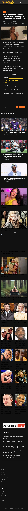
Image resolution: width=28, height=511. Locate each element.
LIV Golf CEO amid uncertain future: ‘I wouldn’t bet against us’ (12, 456)
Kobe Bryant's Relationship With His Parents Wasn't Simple (7, 344)
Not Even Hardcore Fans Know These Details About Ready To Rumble (21, 388)
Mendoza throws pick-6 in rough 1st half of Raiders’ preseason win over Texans (13, 156)
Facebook (22, 107)
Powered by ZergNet (23, 416)
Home (4, 8)
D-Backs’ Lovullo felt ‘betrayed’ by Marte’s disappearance (13, 437)
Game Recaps (4, 477)
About (2, 491)
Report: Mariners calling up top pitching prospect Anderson (13, 451)
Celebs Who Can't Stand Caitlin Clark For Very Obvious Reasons (7, 411)
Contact (3, 493)
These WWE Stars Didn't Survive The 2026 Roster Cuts (7, 366)
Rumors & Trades (5, 484)
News (2, 472)
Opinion (3, 481)
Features (3, 479)
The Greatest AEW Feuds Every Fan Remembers (7, 386)
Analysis (3, 474)
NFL (7, 8)
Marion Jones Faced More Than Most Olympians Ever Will (21, 411)
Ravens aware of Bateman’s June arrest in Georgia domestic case (14, 133)
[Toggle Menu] (21, 2)
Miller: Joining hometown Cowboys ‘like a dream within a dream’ (14, 179)
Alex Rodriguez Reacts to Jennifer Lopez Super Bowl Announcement (13, 80)
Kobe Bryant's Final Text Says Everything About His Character (21, 344)
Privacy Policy (4, 495)
